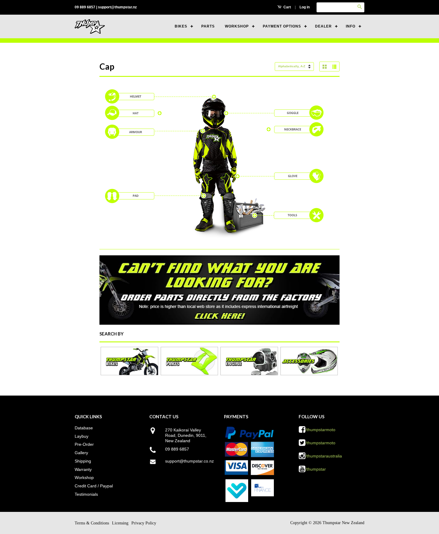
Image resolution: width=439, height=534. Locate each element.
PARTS (208, 26)
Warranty (83, 469)
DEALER (323, 26)
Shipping (83, 461)
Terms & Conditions (92, 523)
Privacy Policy (143, 523)
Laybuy (81, 436)
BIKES (181, 26)
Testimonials (86, 494)
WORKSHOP (237, 26)
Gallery (81, 452)
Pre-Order (84, 444)
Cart (287, 7)
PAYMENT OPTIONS (282, 26)
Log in (305, 7)
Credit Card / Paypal (94, 485)
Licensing (120, 523)
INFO (350, 26)
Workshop (84, 477)
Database (84, 427)
